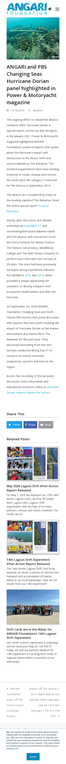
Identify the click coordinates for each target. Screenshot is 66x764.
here (16, 748)
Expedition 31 (32, 226)
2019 (40, 275)
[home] (50, 8)
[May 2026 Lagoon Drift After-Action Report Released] (33, 463)
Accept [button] (33, 756)
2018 (28, 275)
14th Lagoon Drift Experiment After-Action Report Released (28, 562)
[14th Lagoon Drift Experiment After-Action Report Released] (33, 537)
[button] (57, 9)
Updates (38, 110)
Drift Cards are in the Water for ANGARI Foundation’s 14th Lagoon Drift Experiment (31, 633)
